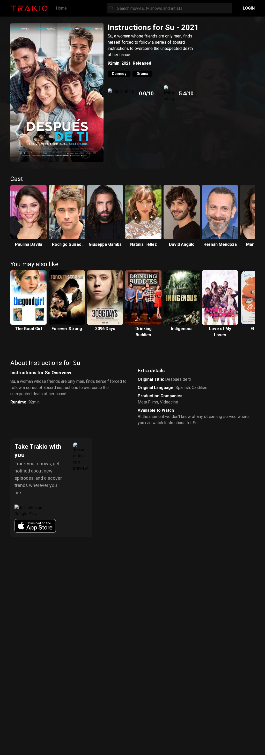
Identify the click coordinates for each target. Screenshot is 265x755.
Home (61, 8)
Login (249, 8)
